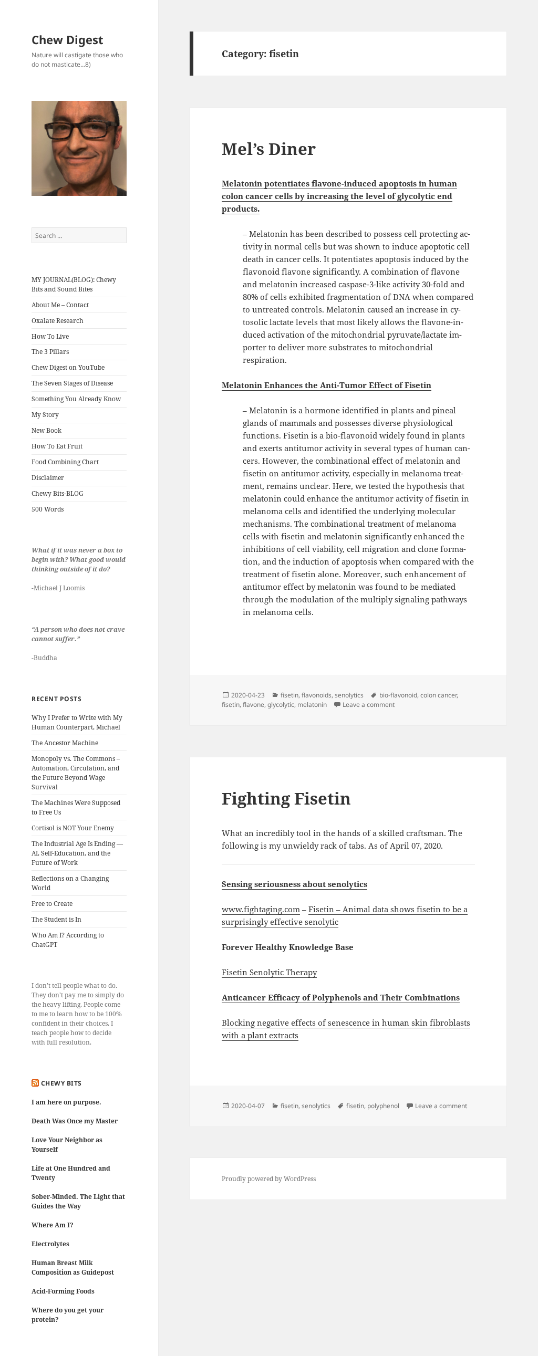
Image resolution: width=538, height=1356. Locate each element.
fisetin (289, 695)
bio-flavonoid (398, 695)
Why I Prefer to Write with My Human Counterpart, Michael (77, 722)
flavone (253, 704)
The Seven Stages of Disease (72, 383)
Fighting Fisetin (286, 798)
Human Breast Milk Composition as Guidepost (73, 1267)
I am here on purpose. (66, 1102)
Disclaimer (48, 477)
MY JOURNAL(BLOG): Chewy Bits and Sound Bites (74, 284)
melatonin (312, 704)
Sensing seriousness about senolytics (294, 884)
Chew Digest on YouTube (68, 367)
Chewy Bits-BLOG (58, 493)
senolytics (349, 695)
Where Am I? (53, 1225)
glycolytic (280, 704)
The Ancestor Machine (65, 742)
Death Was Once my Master (75, 1121)
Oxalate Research (58, 320)
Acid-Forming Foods (63, 1291)
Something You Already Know (76, 398)
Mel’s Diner (269, 149)
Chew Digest (68, 39)
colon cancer (438, 695)
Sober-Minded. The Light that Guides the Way (78, 1201)
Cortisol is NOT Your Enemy (73, 827)
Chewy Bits (61, 1083)
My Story (45, 414)
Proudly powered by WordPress (269, 1178)
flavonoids (317, 695)
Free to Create (52, 903)
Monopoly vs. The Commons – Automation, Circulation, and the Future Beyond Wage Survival (76, 772)
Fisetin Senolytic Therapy (269, 972)
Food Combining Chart (65, 461)
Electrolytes (50, 1243)
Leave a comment (369, 704)
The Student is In (56, 919)
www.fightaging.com (261, 909)
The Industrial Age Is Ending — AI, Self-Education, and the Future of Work (77, 853)
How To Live (50, 336)
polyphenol (383, 1105)
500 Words (48, 509)
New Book (46, 430)
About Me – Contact (60, 304)
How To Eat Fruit (57, 446)
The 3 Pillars (50, 351)
